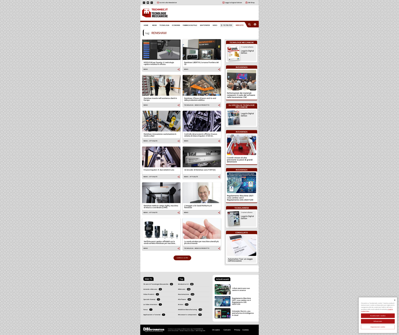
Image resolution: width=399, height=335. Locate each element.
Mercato (184, 289)
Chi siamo (216, 330)
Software (185, 299)
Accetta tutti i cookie (377, 316)
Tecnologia (164, 25)
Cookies (245, 330)
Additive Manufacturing (190, 310)
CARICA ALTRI (182, 258)
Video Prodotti (150, 294)
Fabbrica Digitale (190, 25)
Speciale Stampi (151, 299)
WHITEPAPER (205, 25)
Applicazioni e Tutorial (153, 315)
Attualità (153, 141)
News (154, 25)
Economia (176, 25)
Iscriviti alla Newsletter (168, 3)
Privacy (237, 330)
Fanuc (147, 310)
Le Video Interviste (152, 304)
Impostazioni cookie (378, 327)
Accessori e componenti (190, 315)
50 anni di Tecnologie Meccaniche (157, 284)
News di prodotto (202, 105)
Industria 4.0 (186, 284)
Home (146, 25)
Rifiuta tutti (378, 321)
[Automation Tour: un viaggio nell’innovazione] (241, 245)
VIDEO (215, 25)
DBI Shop (251, 3)
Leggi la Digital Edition (233, 3)
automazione (186, 294)
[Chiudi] (394, 300)
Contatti (227, 330)
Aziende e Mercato (152, 289)
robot (183, 304)
